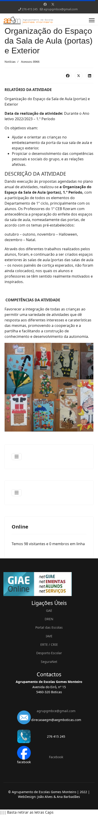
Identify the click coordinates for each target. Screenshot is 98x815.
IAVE (49, 636)
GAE (49, 610)
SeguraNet (49, 661)
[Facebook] (45, 4)
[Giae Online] (49, 584)
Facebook (56, 757)
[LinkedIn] (89, 75)
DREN (49, 619)
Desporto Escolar (49, 653)
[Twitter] (52, 4)
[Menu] (92, 20)
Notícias (10, 62)
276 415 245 (30, 9)
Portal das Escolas (49, 627)
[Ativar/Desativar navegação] (17, 456)
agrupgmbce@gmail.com (61, 9)
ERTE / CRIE (49, 644)
